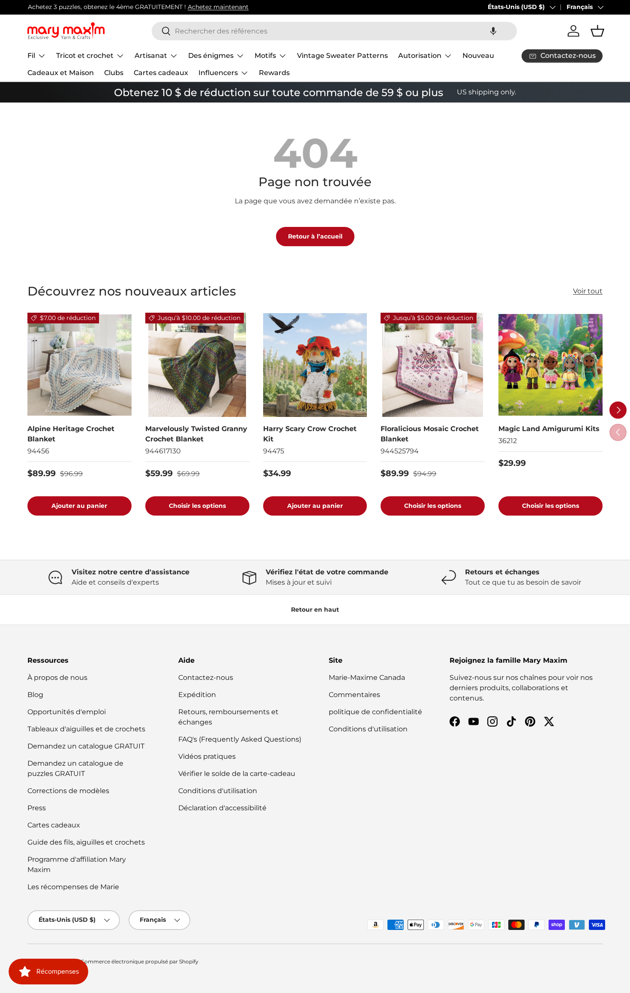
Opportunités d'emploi (66, 712)
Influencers (218, 73)
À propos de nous (57, 677)
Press (36, 808)
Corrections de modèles (68, 791)
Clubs (113, 73)
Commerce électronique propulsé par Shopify (139, 961)
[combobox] (334, 31)
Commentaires (354, 695)
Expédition (197, 695)
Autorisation (419, 55)
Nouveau (478, 55)
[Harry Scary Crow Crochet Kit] (315, 365)
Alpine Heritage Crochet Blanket (70, 434)
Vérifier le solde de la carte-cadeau (236, 774)
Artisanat (151, 55)
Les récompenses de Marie (73, 887)
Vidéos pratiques (207, 756)
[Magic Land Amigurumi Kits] (550, 365)
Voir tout (588, 291)
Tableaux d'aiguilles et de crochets (86, 729)
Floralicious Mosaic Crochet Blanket (430, 434)
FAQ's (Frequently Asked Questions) (239, 739)
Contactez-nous (205, 677)
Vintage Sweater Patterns (342, 55)
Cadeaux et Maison (60, 73)
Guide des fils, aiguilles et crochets (86, 842)
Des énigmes (211, 55)
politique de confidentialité (375, 712)
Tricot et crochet (85, 55)
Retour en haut (315, 609)
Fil (31, 55)
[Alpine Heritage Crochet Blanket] (79, 365)
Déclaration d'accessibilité (222, 808)
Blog (35, 695)
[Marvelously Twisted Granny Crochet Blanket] (197, 365)
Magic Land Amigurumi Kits (549, 429)
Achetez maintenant (217, 7)
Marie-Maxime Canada (367, 677)
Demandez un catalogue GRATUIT (85, 746)
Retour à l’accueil (315, 236)
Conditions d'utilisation (217, 791)
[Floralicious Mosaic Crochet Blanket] (433, 365)
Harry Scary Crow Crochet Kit (310, 434)
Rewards (274, 73)
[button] (493, 31)
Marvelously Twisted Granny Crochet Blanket (196, 434)
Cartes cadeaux (161, 73)
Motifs (265, 55)
